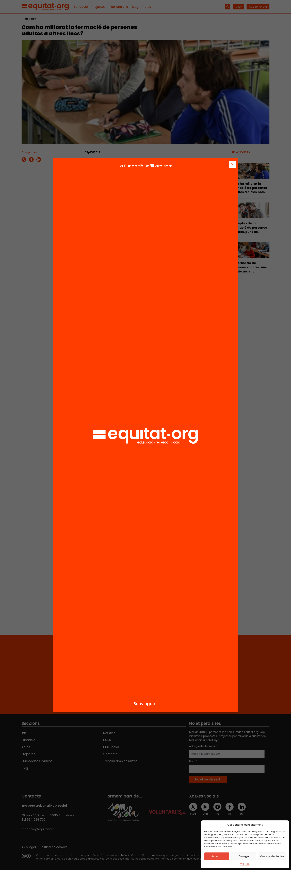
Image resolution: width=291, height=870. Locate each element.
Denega (244, 856)
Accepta (216, 856)
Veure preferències (272, 856)
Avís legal (245, 863)
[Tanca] (232, 164)
